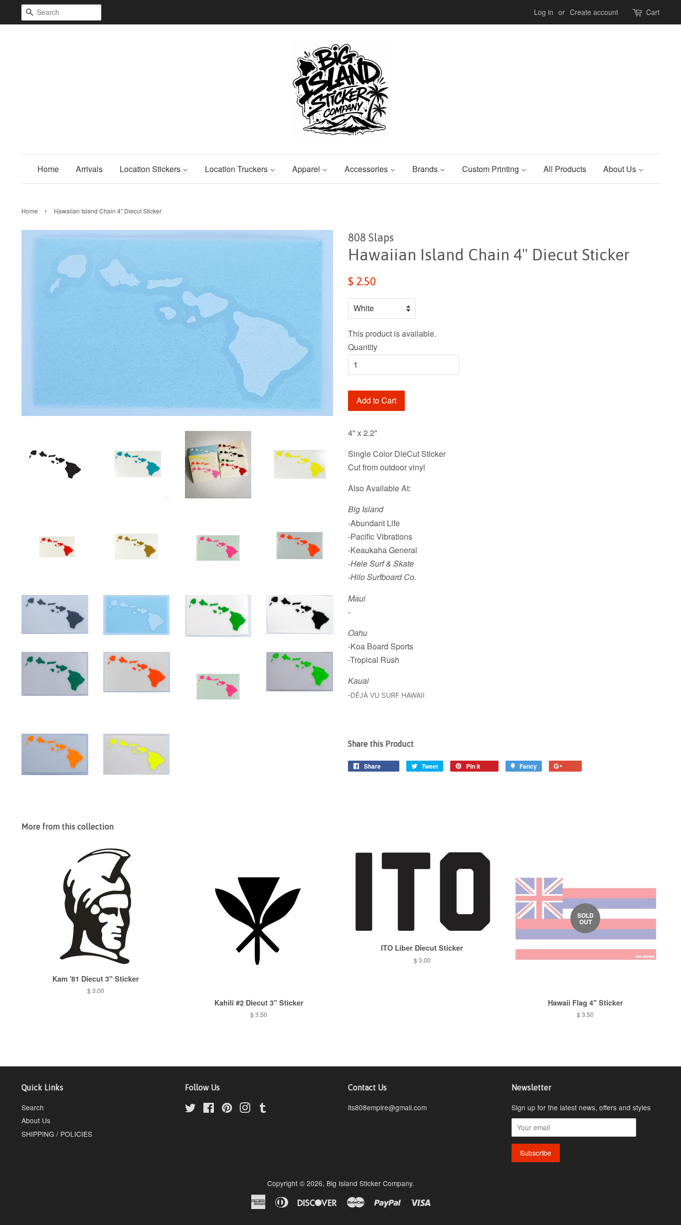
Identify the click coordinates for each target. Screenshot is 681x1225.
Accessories (367, 169)
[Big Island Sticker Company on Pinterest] (226, 1109)
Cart (653, 12)
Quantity (362, 347)
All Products (564, 169)
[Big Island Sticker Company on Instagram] (244, 1109)
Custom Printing (491, 169)
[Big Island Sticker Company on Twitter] (190, 1109)
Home (48, 169)
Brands (426, 169)
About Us (620, 169)
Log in (543, 12)
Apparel (307, 169)
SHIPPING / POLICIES (56, 1134)
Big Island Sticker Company (369, 1183)
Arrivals (89, 169)
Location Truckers (237, 169)
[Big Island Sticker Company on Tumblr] (262, 1109)
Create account (594, 12)
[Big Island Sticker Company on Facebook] (208, 1109)
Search (32, 1107)
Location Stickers (151, 169)
